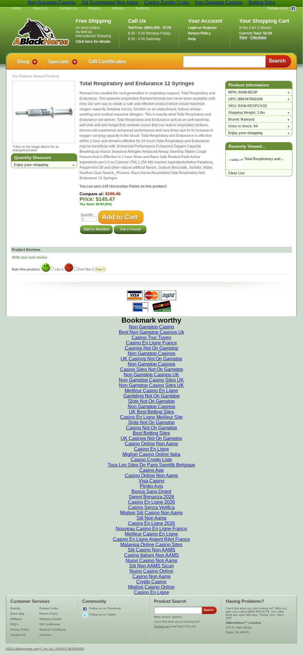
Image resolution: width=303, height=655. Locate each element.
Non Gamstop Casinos (151, 353)
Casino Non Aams (151, 576)
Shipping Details (50, 618)
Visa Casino (151, 480)
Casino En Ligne (151, 449)
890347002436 (250, 99)
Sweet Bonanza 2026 (151, 496)
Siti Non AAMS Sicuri (151, 565)
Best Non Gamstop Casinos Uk (151, 332)
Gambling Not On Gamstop (151, 395)
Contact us (161, 626)
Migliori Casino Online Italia (151, 454)
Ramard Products (46, 76)
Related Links (48, 608)
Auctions (142, 8)
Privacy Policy (19, 629)
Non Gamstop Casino (151, 326)
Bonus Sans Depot (151, 491)
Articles (118, 8)
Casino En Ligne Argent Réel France (151, 539)
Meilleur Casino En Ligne (151, 390)
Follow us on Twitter (102, 614)
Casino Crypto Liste (151, 459)
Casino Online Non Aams (151, 443)
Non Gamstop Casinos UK (151, 374)
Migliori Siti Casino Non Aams (151, 512)
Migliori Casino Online (151, 587)
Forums (94, 8)
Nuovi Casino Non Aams (151, 560)
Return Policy (48, 613)
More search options (168, 616)
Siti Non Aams (151, 518)
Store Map (17, 613)
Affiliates (16, 618)
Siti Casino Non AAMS (151, 549)
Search (278, 61)
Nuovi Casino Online (151, 571)
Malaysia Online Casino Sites (151, 544)
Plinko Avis (151, 486)
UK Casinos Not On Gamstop (151, 358)
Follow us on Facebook (105, 608)
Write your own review (29, 257)
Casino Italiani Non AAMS (151, 555)
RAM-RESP (247, 92)
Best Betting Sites (151, 433)
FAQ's (14, 624)
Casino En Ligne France (151, 342)
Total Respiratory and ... (264, 159)
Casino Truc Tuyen (151, 337)
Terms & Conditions (52, 629)
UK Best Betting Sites (151, 411)
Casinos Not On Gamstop (151, 348)
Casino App (151, 470)
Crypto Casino (151, 581)
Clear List (236, 173)
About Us (40, 8)
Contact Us (68, 8)
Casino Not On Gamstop (151, 427)
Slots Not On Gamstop (151, 401)
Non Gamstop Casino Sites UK (151, 380)
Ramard (247, 119)
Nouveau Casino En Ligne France (151, 528)
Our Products (22, 76)
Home (16, 8)
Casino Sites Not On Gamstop (151, 369)
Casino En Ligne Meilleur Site (151, 417)
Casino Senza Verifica (151, 507)
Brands (15, 608)
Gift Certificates (49, 624)
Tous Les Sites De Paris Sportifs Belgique (151, 464)
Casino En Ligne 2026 (151, 502)
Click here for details (93, 42)
